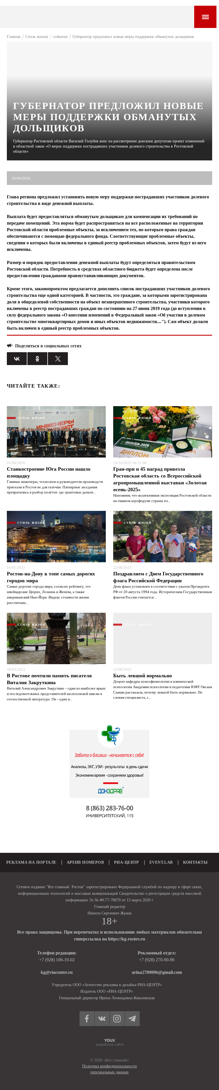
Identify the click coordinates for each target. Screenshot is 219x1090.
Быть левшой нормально (142, 675)
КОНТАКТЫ (195, 862)
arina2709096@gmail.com (157, 972)
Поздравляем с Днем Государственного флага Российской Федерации (158, 577)
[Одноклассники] (37, 358)
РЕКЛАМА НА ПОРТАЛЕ (31, 862)
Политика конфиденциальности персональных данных (109, 1069)
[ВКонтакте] (17, 358)
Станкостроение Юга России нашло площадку (48, 472)
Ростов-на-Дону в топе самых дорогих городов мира (51, 577)
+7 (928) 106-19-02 (57, 959)
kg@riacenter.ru (57, 972)
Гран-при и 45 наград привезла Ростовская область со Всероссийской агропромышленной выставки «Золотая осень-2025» (160, 479)
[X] (58, 358)
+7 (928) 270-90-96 (157, 959)
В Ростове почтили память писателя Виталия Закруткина (49, 679)
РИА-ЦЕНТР (126, 862)
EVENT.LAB (161, 862)
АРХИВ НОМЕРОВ (85, 862)
